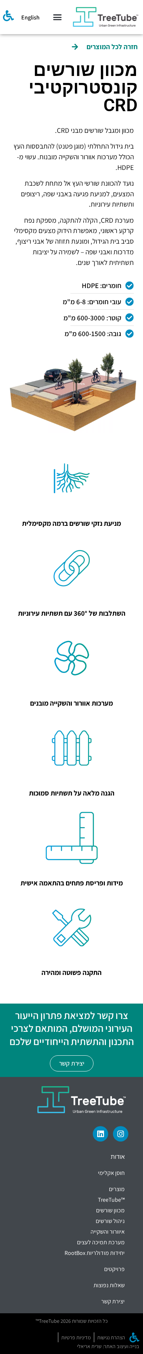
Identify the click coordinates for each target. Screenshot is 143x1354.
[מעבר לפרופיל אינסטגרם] (120, 1134)
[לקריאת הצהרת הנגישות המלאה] (8, 15)
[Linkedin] (100, 1134)
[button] (58, 17)
